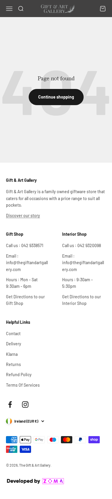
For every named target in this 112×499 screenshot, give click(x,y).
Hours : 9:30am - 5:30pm (77, 283)
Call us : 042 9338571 (24, 245)
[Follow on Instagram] (25, 404)
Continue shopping (56, 96)
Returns (13, 364)
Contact (13, 333)
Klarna (12, 354)
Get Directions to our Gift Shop (25, 300)
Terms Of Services (23, 385)
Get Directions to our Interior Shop (81, 300)
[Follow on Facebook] (10, 404)
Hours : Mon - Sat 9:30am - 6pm (22, 283)
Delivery (13, 343)
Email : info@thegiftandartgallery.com (27, 262)
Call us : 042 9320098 (81, 245)
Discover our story (23, 215)
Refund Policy (19, 374)
